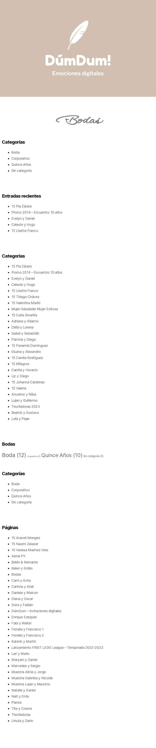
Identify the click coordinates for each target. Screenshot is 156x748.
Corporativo (20, 158)
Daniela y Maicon (24, 593)
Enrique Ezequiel (24, 617)
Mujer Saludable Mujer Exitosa (34, 309)
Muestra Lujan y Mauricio (30, 684)
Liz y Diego (20, 376)
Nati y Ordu (20, 696)
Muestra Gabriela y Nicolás (32, 678)
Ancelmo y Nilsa (23, 394)
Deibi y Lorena (22, 327)
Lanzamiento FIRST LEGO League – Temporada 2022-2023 (57, 647)
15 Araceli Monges (25, 538)
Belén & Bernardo (24, 562)
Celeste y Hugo (23, 225)
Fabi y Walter (21, 623)
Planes (16, 702)
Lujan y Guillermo (24, 400)
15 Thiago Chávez (25, 297)
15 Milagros (20, 364)
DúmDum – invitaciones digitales (36, 611)
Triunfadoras (21, 715)
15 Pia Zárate (21, 206)
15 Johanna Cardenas (28, 382)
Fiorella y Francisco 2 (27, 635)
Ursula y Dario (22, 721)
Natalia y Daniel (23, 690)
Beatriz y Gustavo (25, 413)
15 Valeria (18, 388)
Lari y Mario (20, 654)
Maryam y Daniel (24, 660)
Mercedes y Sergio (25, 666)
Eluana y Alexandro (26, 352)
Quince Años (21, 165)
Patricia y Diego (23, 339)
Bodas (16, 574)
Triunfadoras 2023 (25, 406)
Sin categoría (21, 171)
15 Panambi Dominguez (29, 346)
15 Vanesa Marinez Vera (29, 550)
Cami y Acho (21, 580)
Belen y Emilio (22, 568)
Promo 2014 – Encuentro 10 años (36, 212)
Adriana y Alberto (24, 321)
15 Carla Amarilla (24, 315)
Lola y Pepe (20, 419)
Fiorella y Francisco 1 (27, 629)
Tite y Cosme (21, 708)
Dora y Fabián (22, 605)
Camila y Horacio (24, 370)
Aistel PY (18, 556)
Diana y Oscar (22, 599)
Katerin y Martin (23, 641)
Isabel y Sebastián (25, 333)
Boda (15, 152)
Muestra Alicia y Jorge (28, 672)
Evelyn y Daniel (23, 218)
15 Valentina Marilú (25, 303)
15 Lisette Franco (24, 231)
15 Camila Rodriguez (27, 358)
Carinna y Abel (22, 587)
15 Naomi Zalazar (24, 544)
